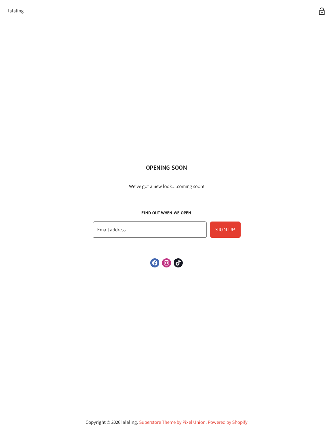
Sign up (225, 229)
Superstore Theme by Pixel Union (172, 422)
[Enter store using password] (321, 11)
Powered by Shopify (227, 422)
